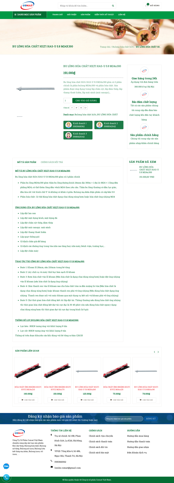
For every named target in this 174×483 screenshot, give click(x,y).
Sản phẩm (85, 14)
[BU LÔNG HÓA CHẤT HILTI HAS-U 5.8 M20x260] (87, 370)
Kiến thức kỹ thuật (104, 14)
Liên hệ (121, 14)
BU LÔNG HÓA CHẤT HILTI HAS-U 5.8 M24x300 (149, 170)
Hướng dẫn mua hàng (138, 436)
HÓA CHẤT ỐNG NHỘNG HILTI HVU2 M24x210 (28, 388)
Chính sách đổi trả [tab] (52, 162)
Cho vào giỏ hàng (86, 100)
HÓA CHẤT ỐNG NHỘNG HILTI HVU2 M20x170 (57, 388)
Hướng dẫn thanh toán (138, 441)
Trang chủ (57, 14)
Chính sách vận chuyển (101, 436)
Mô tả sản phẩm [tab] (26, 162)
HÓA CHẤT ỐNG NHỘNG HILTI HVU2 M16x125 (116, 388)
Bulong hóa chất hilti (85, 114)
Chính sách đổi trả (98, 447)
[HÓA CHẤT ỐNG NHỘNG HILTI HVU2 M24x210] (28, 370)
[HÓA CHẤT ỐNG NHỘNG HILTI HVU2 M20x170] (57, 370)
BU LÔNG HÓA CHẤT (107, 114)
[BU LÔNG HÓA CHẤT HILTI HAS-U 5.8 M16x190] (146, 370)
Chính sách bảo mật (99, 452)
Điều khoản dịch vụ (137, 452)
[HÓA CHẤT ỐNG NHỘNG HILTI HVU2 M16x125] (116, 370)
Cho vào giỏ (29, 400)
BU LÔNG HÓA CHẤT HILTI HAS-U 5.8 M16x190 (146, 388)
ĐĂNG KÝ (151, 418)
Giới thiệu (71, 14)
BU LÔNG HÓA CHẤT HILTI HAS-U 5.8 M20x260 (87, 388)
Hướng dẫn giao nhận (138, 447)
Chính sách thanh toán (100, 441)
